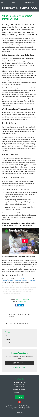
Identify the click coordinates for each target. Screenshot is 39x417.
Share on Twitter (19, 305)
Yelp (19, 402)
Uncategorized (10, 343)
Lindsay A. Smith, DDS (19, 406)
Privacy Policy (13, 408)
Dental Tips (23, 301)
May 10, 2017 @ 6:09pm (23, 299)
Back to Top (19, 412)
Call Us (13, 2)
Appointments (29, 2)
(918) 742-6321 (21, 389)
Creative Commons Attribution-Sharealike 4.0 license (19, 281)
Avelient (27, 408)
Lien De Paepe (22, 279)
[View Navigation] (3, 2)
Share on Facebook (16, 305)
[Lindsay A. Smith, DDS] (19, 8)
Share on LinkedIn (22, 305)
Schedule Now (21, 363)
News (8, 339)
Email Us (19, 397)
